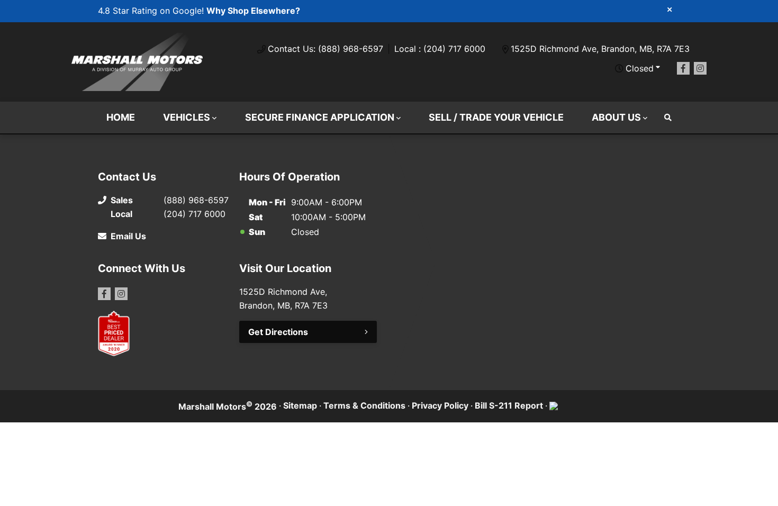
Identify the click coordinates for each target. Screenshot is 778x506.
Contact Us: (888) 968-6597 (325, 48)
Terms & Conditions (364, 405)
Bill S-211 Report (509, 405)
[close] (669, 9)
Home (120, 117)
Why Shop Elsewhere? (253, 10)
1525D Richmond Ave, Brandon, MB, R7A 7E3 (600, 48)
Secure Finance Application (319, 117)
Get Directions (278, 332)
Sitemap (300, 405)
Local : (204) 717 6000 (439, 48)
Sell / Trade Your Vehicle (496, 117)
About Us (616, 117)
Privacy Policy (440, 405)
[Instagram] (700, 68)
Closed (640, 68)
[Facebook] (683, 68)
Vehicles (186, 117)
